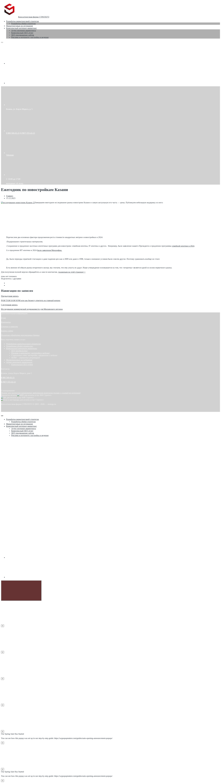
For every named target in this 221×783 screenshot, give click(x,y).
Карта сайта (7, 331)
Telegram (10, 155)
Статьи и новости (9, 326)
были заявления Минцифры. (49, 250)
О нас (3, 318)
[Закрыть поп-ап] (2, 415)
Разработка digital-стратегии (19, 346)
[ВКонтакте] (25, 63)
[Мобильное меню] (2, 42)
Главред (9, 196)
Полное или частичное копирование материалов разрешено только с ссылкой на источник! (41, 393)
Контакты (6, 322)
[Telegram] (25, 83)
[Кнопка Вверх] (21, 590)
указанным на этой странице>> (72, 272)
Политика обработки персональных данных (20, 335)
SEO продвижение (19, 351)
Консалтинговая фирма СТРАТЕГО (33, 17)
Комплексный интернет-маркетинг (21, 348)
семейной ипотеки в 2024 (183, 246)
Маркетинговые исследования (19, 360)
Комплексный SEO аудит (22, 364)
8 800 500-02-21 (13, 133)
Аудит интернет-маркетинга (19, 362)
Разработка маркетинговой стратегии (23, 344)
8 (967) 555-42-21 (27, 133)
